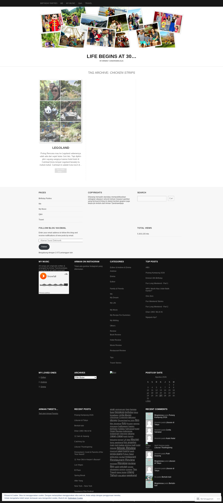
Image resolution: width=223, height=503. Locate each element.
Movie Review (116, 345)
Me (61, 3)
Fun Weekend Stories (154, 301)
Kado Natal (170, 438)
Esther (112, 282)
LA (125, 440)
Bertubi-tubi (79, 426)
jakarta (131, 433)
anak (112, 409)
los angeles (130, 442)
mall (133, 445)
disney (113, 420)
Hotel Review (115, 340)
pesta (113, 453)
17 (148, 393)
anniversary (120, 409)
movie (113, 448)
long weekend (116, 442)
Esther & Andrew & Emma (120, 267)
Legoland (60, 147)
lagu (128, 440)
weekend (132, 475)
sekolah (123, 466)
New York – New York (83, 486)
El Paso (77, 470)
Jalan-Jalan (116, 436)
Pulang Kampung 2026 (155, 273)
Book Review (115, 335)
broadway (114, 415)
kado (125, 436)
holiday (121, 428)
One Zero (149, 296)
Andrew (113, 271)
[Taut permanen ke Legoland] (61, 143)
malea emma (124, 445)
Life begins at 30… (111, 27)
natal (119, 451)
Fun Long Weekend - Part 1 (157, 283)
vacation (122, 475)
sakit (117, 466)
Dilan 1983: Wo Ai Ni (154, 312)
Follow (44, 247)
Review (113, 331)
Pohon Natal (128, 454)
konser (120, 440)
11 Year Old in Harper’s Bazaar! (87, 459)
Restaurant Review (118, 351)
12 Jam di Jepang (81, 436)
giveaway (114, 426)
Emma (112, 276)
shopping (114, 469)
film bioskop (115, 423)
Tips (111, 357)
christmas (114, 417)
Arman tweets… (48, 409)
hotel (137, 428)
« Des (148, 401)
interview (123, 434)
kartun (130, 436)
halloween (123, 426)
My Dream (114, 298)
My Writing (114, 320)
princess (114, 456)
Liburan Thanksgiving (83, 447)
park (132, 451)
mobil (138, 445)
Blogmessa (159, 415)
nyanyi (126, 451)
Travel (88, 3)
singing (122, 469)
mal (116, 445)
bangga (133, 409)
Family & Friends (117, 289)
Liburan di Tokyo (81, 420)
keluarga (113, 440)
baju (128, 409)
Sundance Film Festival (84, 491)
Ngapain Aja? (151, 317)
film (137, 420)
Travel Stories (115, 363)
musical (113, 451)
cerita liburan (125, 415)
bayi (112, 412)
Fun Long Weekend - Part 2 (157, 307)
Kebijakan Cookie (75, 498)
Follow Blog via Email (52, 228)
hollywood (129, 429)
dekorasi (132, 417)
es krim (131, 420)
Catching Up (79, 441)
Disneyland (123, 420)
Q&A (80, 3)
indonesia (127, 431)
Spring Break (79, 475)
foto (124, 423)
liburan (135, 439)
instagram (115, 433)
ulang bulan (122, 472)
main (112, 445)
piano (119, 453)
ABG (147, 267)
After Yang (78, 481)
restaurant (130, 456)
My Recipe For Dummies (120, 315)
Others (112, 326)
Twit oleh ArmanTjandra (48, 413)
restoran (113, 463)
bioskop (119, 412)
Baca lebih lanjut (60, 170)
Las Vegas (78, 465)
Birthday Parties (48, 3)
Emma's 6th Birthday (154, 278)
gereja (136, 423)
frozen (130, 423)
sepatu (130, 467)
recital (122, 457)
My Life (113, 303)
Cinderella (123, 417)
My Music (70, 3)
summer (129, 469)
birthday (129, 412)
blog (136, 412)
